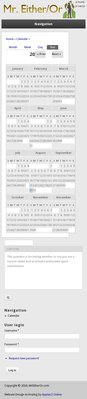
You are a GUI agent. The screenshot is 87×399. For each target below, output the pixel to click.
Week (27, 47)
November (40, 197)
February (40, 68)
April (17, 108)
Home (10, 39)
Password (11, 344)
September (64, 152)
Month (13, 47)
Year (54, 47)
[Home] (38, 17)
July (17, 152)
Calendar (22, 39)
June (63, 108)
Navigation (43, 24)
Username (11, 330)
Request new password (24, 358)
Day (40, 47)
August (40, 152)
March (63, 68)
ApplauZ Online (52, 394)
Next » (56, 54)
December (63, 197)
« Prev (41, 54)
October (18, 197)
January (17, 68)
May (41, 108)
